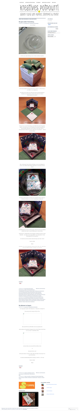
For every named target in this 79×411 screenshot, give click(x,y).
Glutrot (41, 299)
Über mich (54, 2)
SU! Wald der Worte (35, 295)
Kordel (37, 292)
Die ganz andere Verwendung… (27, 22)
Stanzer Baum (39, 294)
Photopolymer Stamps (27, 293)
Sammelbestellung (35, 377)
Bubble (20, 298)
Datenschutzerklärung (30, 2)
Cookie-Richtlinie (24, 409)
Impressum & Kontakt (46, 2)
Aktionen (26, 372)
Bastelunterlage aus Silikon (23, 289)
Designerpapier (27, 290)
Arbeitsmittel (31, 296)
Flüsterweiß (23, 299)
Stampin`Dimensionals (38, 293)
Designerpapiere (36, 298)
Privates (30, 300)
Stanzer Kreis (43, 294)
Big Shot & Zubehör (30, 289)
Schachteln (42, 300)
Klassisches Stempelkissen (31, 292)
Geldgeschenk (34, 299)
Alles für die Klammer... (49, 390)
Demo (22, 298)
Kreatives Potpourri (21, 377)
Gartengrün (26, 299)
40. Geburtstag (27, 296)
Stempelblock (21, 295)
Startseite (22, 2)
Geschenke (38, 299)
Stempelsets (25, 295)
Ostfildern (27, 300)
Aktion (26, 376)
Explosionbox (41, 298)
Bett (34, 296)
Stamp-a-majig (32, 293)
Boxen (42, 296)
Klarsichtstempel (24, 292)
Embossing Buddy (32, 290)
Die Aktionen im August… (25, 305)
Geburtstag (30, 299)
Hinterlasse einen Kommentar (34, 23)
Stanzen (35, 294)
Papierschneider (21, 293)
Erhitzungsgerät (37, 290)
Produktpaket (30, 372)
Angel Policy (29, 376)
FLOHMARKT (38, 2)
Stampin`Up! (21, 301)
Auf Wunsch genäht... (49, 387)
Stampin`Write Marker (31, 294)
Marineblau (23, 300)
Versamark (39, 295)
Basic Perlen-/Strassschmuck (29, 288)
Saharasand (38, 300)
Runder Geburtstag (34, 300)
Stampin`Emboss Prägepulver (23, 294)
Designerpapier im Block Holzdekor (28, 298)
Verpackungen (32, 301)
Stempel (26, 301)
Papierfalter (39, 292)
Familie (20, 299)
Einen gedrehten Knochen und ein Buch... (51, 384)
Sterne (29, 301)
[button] (26, 403)
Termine (20, 378)
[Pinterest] (50, 24)
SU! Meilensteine (29, 295)
